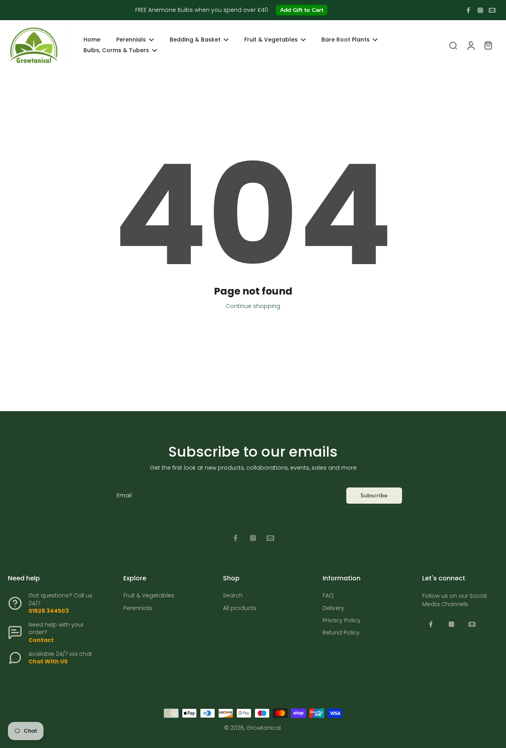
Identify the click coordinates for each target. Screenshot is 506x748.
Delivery (333, 608)
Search (233, 595)
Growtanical (263, 728)
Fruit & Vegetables (148, 595)
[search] (453, 45)
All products (240, 608)
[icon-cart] (488, 45)
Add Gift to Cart (301, 10)
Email (124, 495)
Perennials (137, 608)
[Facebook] (468, 10)
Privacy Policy (342, 620)
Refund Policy (341, 633)
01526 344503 (48, 611)
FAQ (328, 595)
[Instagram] (480, 10)
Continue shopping (253, 306)
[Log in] (470, 45)
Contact (41, 640)
